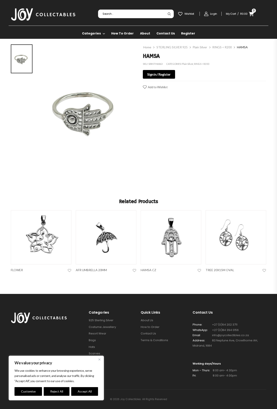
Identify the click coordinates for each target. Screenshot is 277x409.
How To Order (122, 33)
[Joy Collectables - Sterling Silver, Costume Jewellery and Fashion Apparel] (43, 13)
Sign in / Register (159, 74)
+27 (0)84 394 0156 (225, 330)
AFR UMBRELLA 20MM (91, 270)
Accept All (85, 391)
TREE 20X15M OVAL (220, 270)
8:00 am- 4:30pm (215, 370)
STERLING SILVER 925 (172, 47)
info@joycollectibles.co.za (230, 335)
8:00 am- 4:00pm (215, 375)
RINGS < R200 (222, 47)
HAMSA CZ (148, 270)
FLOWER (17, 270)
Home (147, 47)
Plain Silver (200, 47)
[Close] (99, 359)
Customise (28, 391)
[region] (56, 378)
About (145, 33)
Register (188, 33)
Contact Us (165, 33)
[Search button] (169, 14)
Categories (91, 33)
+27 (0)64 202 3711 (224, 325)
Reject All (56, 391)
